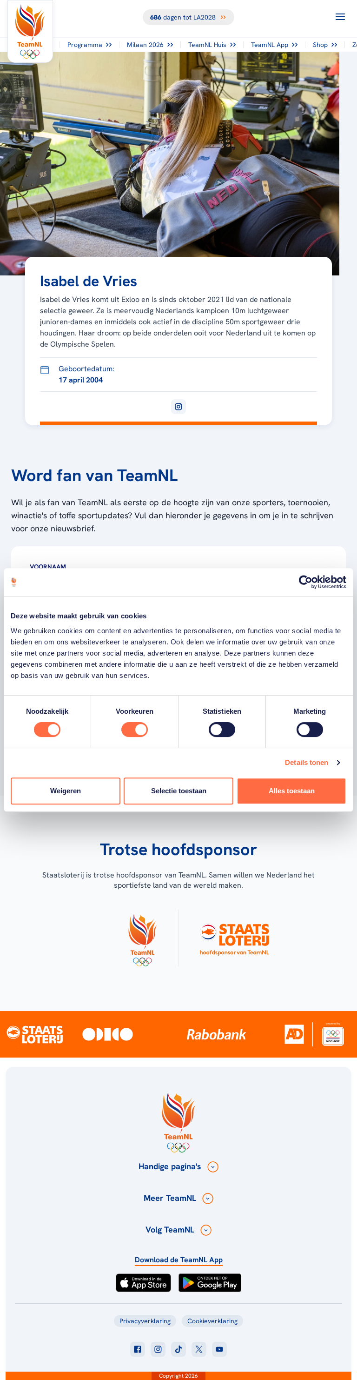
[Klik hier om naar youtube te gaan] (219, 1349)
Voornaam (48, 567)
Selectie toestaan (178, 791)
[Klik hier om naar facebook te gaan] (137, 1349)
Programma (84, 44)
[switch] (134, 729)
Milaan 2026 (145, 44)
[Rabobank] (216, 1034)
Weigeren (65, 791)
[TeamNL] (142, 938)
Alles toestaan (292, 791)
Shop (320, 44)
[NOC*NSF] (333, 1034)
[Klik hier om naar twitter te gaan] (199, 1349)
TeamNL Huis (207, 44)
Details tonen (306, 762)
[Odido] (107, 1034)
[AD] (294, 1034)
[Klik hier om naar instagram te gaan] (158, 1349)
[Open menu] (340, 17)
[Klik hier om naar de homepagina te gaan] (30, 31)
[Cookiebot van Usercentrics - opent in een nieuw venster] (305, 582)
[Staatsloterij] (35, 1034)
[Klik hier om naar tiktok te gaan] (178, 1349)
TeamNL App (269, 44)
